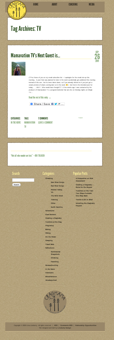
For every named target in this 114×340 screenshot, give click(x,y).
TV (25, 126)
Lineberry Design (64, 328)
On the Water (50, 237)
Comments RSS (66, 325)
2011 (97, 60)
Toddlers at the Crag (53, 222)
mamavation (29, 122)
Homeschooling (51, 265)
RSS (56, 325)
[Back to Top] (54, 313)
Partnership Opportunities (85, 325)
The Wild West (57, 196)
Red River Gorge (57, 186)
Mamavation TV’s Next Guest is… (35, 55)
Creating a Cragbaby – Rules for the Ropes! (84, 186)
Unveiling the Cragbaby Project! (85, 204)
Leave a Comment (45, 122)
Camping (49, 240)
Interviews (49, 273)
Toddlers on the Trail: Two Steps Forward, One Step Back (85, 193)
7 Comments (43, 118)
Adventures (49, 211)
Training (54, 199)
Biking (48, 229)
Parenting (55, 262)
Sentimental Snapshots (55, 253)
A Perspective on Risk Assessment (84, 180)
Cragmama (17, 10)
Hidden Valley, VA (57, 191)
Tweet (80, 118)
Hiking (48, 233)
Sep (97, 51)
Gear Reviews (50, 214)
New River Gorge (57, 182)
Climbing (49, 178)
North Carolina (57, 207)
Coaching (73, 4)
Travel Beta (49, 244)
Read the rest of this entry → (40, 97)
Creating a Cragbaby (53, 218)
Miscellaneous (51, 276)
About (54, 4)
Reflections (49, 248)
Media (91, 4)
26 (97, 56)
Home (35, 4)
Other (53, 203)
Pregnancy (49, 225)
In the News (15, 122)
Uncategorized (51, 280)
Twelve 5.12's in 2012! (84, 199)
